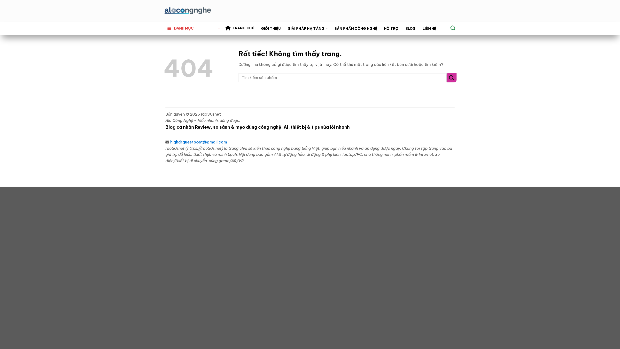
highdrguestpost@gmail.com (198, 142)
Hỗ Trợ (391, 29)
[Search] (453, 28)
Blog (410, 29)
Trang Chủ (243, 28)
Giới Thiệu (271, 29)
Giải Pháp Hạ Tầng (306, 28)
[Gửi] (452, 77)
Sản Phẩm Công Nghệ (355, 29)
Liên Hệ (429, 29)
